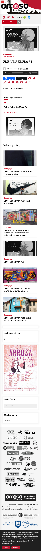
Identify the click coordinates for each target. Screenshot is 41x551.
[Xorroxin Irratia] (13, 485)
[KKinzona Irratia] (14, 463)
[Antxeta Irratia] (26, 432)
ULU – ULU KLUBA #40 (14, 262)
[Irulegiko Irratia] (25, 458)
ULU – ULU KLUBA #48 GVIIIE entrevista (17, 202)
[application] (20, 73)
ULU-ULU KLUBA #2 (15, 106)
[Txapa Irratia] (21, 479)
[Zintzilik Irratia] (29, 485)
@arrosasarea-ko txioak (11, 339)
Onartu (6, 547)
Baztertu (15, 547)
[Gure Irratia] (13, 453)
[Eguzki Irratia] (9, 448)
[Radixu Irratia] (28, 474)
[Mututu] (30, 73)
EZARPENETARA (7, 544)
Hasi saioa (7, 421)
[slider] (34, 73)
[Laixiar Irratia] (33, 463)
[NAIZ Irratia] (12, 469)
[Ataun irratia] (9, 443)
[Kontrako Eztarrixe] (27, 463)
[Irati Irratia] (13, 458)
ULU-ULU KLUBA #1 (17, 62)
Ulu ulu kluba (7, 54)
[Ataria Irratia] (28, 437)
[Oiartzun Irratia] (30, 469)
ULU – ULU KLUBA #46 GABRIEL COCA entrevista (18, 173)
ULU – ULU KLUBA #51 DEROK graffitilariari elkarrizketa (17, 290)
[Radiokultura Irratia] (13, 474)
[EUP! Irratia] (34, 448)
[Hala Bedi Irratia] (27, 453)
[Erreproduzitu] (5, 73)
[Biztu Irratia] (35, 443)
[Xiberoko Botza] (31, 479)
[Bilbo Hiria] (24, 443)
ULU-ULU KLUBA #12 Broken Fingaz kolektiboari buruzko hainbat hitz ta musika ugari (16, 232)
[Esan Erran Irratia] (22, 448)
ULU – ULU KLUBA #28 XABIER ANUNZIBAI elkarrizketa (17, 319)
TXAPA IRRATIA (8, 56)
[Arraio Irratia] (14, 437)
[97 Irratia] (12, 432)
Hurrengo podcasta (13, 98)
